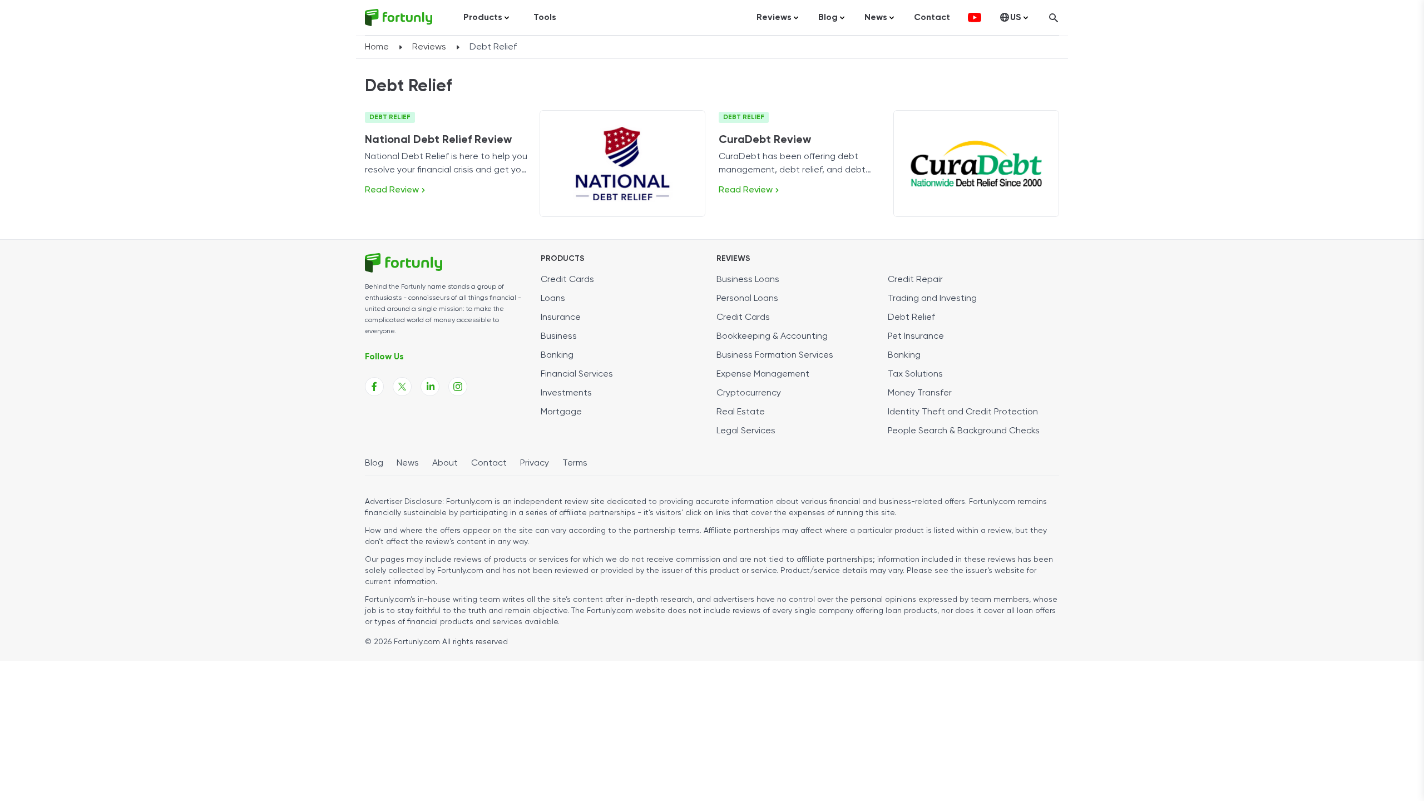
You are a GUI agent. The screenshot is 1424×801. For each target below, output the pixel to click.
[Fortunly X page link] (402, 386)
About (445, 463)
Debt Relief (390, 117)
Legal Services (745, 431)
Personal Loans (747, 298)
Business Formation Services (774, 355)
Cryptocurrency (748, 393)
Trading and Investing (932, 298)
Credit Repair (915, 279)
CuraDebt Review (765, 140)
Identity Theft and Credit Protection (963, 412)
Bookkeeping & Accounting (772, 336)
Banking (557, 355)
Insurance (561, 317)
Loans (553, 298)
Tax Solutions (915, 374)
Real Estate (740, 412)
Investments (566, 393)
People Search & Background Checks (964, 431)
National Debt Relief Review (438, 140)
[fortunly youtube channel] (974, 17)
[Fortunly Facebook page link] (374, 386)
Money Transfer (920, 393)
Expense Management (762, 374)
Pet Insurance (916, 336)
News (408, 463)
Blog (374, 463)
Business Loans (747, 279)
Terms (574, 463)
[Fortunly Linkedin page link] (430, 386)
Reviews (429, 47)
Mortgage (561, 412)
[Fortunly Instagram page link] (457, 386)
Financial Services (577, 374)
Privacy (534, 463)
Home (377, 47)
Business (559, 336)
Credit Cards (567, 279)
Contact (932, 17)
